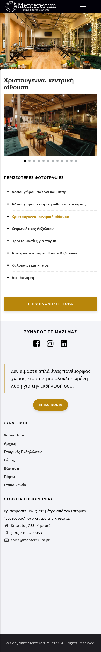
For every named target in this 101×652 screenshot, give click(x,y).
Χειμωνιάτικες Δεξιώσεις (33, 229)
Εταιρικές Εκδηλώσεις (23, 452)
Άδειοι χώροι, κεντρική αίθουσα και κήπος (49, 204)
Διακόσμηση (23, 278)
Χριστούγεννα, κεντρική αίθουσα (40, 216)
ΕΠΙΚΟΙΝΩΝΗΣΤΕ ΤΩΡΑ (50, 304)
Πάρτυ (9, 477)
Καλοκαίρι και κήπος (30, 265)
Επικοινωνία (15, 485)
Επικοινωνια (50, 405)
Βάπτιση (11, 468)
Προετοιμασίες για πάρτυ (34, 241)
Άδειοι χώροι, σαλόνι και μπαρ (39, 192)
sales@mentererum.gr (30, 540)
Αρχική (10, 443)
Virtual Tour (14, 435)
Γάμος (9, 460)
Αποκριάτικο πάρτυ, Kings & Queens (44, 253)
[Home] (33, 6)
